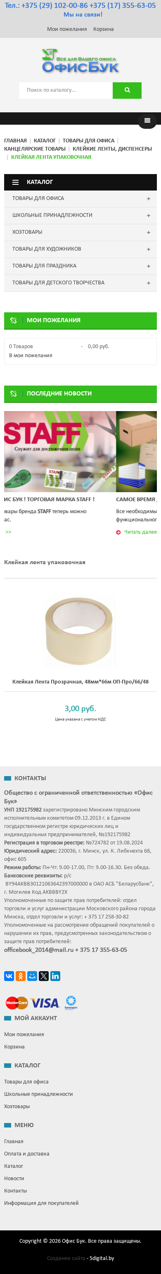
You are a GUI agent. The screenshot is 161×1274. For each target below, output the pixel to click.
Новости (14, 1179)
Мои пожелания (67, 29)
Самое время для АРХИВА (63, 500)
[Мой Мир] (32, 977)
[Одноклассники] (21, 977)
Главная (15, 141)
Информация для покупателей (41, 1203)
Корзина (103, 29)
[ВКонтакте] (9, 977)
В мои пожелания (30, 356)
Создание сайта (66, 1258)
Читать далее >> (54, 532)
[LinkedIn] (55, 977)
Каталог (45, 141)
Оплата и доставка (27, 1154)
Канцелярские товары (35, 149)
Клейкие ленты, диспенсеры (112, 149)
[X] (44, 977)
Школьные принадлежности (38, 1094)
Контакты (15, 1191)
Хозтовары (17, 1107)
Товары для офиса (88, 141)
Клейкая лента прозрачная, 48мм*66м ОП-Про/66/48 (80, 682)
